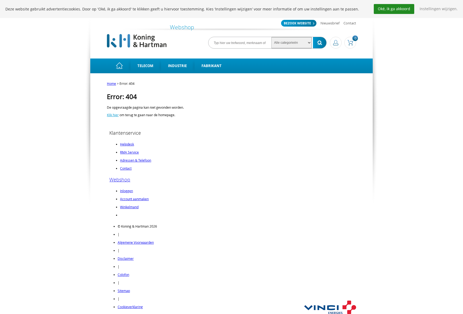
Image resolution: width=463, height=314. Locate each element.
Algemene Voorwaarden (136, 242)
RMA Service (129, 152)
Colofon (123, 274)
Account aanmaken (134, 199)
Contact (349, 23)
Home (111, 83)
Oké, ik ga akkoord (394, 8)
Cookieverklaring (130, 307)
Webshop (119, 179)
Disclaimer (126, 258)
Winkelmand (129, 207)
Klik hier (113, 115)
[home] (119, 66)
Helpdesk (127, 144)
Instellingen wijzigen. (439, 8)
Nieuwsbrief (329, 23)
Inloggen (126, 191)
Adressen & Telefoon (135, 160)
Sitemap (124, 291)
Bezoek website (297, 23)
